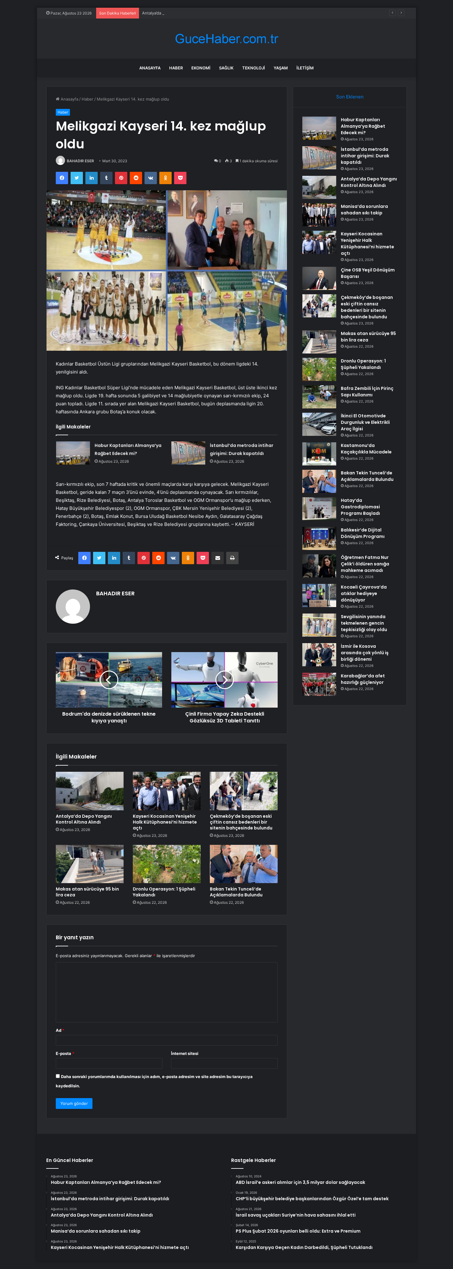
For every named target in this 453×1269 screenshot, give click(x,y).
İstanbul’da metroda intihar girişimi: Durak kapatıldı (365, 155)
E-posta (65, 1053)
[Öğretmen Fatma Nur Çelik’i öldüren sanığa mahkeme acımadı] (319, 565)
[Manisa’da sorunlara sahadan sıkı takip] (319, 214)
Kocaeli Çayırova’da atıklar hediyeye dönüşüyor (364, 593)
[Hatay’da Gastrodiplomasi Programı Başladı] (319, 508)
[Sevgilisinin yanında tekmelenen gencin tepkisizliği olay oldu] (319, 625)
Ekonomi (200, 67)
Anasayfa (150, 67)
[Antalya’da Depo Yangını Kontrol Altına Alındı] (90, 791)
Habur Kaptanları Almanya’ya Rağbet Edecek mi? (363, 126)
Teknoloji (253, 67)
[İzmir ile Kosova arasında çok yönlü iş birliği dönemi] (319, 654)
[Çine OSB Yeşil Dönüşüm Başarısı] (319, 278)
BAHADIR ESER (80, 161)
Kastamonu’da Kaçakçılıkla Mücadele (366, 448)
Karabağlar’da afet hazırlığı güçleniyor (363, 679)
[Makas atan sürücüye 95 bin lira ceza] (90, 864)
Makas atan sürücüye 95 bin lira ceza (87, 892)
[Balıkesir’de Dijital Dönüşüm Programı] (319, 538)
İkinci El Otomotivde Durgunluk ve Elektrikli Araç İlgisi (365, 422)
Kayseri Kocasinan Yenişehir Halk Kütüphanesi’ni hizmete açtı (165, 822)
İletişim (305, 67)
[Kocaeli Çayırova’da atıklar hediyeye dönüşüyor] (319, 595)
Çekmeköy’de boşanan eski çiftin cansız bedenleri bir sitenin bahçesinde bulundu (241, 822)
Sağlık (226, 67)
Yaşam (281, 67)
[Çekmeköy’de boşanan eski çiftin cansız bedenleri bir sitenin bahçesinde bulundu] (244, 791)
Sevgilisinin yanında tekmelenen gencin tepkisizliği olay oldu (364, 623)
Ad (60, 1030)
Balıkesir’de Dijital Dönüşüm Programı (363, 533)
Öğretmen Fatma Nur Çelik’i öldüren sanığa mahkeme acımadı (365, 563)
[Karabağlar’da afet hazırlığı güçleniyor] (319, 684)
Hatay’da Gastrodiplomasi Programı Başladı (360, 506)
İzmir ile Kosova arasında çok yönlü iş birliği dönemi (365, 652)
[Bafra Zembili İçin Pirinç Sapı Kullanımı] (319, 396)
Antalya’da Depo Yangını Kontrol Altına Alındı (184, 12)
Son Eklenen (350, 97)
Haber (176, 67)
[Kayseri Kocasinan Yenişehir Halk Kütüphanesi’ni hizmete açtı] (167, 791)
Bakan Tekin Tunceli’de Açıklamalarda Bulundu (236, 892)
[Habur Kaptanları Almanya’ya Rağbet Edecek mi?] (73, 453)
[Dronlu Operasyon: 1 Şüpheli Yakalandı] (167, 864)
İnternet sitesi (184, 1053)
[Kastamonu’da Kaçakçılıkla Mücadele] (319, 453)
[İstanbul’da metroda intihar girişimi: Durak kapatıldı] (188, 453)
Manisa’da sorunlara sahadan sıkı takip (364, 209)
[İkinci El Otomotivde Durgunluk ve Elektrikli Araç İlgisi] (319, 424)
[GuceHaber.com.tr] (226, 38)
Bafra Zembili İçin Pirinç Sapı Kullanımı (367, 391)
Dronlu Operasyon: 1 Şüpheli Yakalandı (164, 892)
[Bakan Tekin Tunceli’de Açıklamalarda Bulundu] (244, 864)
